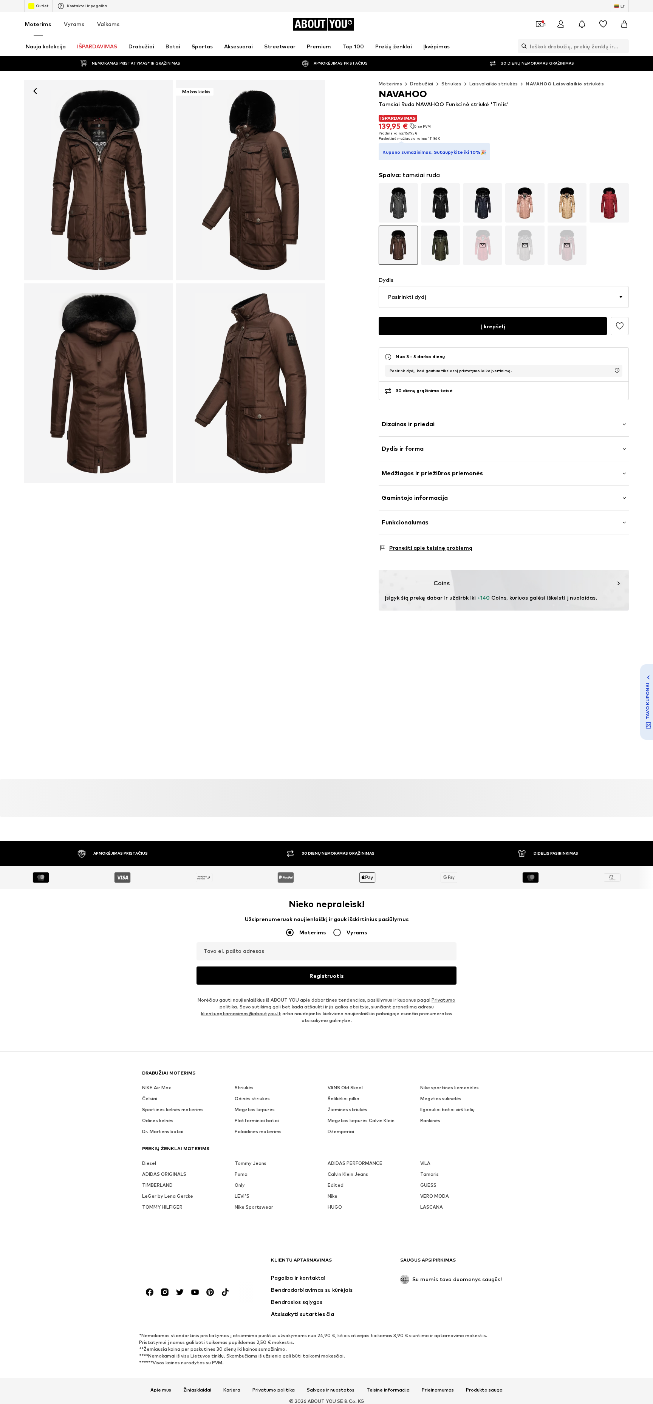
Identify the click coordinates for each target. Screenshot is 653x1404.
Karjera (231, 1390)
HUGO (335, 1207)
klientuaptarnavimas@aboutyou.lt (241, 1013)
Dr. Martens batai (162, 1131)
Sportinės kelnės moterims (173, 1109)
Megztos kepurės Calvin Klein (361, 1120)
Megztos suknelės (440, 1098)
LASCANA (431, 1207)
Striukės (451, 84)
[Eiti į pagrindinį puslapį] (183, 1263)
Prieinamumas (438, 1390)
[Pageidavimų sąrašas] (603, 24)
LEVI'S (242, 1196)
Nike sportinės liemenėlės (449, 1087)
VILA (425, 1163)
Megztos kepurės (255, 1109)
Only (240, 1185)
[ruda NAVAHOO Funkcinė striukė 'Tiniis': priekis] (98, 180)
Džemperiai (341, 1131)
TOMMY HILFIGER (162, 1207)
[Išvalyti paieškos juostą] (623, 46)
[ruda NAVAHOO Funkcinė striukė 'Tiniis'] (98, 383)
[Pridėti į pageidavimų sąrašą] (620, 326)
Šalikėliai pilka (343, 1098)
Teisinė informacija (388, 1390)
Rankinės (430, 1120)
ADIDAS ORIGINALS (164, 1174)
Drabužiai (421, 84)
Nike (332, 1196)
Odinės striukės (252, 1098)
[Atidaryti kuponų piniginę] (539, 24)
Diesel (149, 1163)
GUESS (428, 1185)
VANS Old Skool (345, 1087)
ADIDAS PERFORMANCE (355, 1163)
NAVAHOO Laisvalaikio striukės (565, 84)
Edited (336, 1185)
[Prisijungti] (560, 24)
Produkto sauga (484, 1390)
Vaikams (108, 24)
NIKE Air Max (156, 1087)
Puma (241, 1174)
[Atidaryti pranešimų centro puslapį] (581, 24)
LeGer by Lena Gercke (167, 1196)
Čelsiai (149, 1098)
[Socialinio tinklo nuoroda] (149, 1292)
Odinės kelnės (157, 1120)
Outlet (42, 5)
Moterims (38, 24)
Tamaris (429, 1174)
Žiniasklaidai (197, 1390)
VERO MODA (434, 1196)
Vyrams (74, 24)
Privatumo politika (273, 1390)
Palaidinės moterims (258, 1131)
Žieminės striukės (347, 1109)
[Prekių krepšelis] (624, 24)
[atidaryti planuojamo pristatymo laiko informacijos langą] (617, 370)
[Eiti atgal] (35, 91)
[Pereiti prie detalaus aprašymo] (398, 203)
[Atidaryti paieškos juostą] (522, 46)
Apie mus (160, 1390)
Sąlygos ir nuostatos (330, 1390)
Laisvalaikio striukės (493, 84)
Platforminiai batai (257, 1120)
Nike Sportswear (254, 1207)
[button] (504, 297)
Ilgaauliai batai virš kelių (447, 1109)
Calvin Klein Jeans (348, 1174)
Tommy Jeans (250, 1163)
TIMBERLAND (157, 1185)
